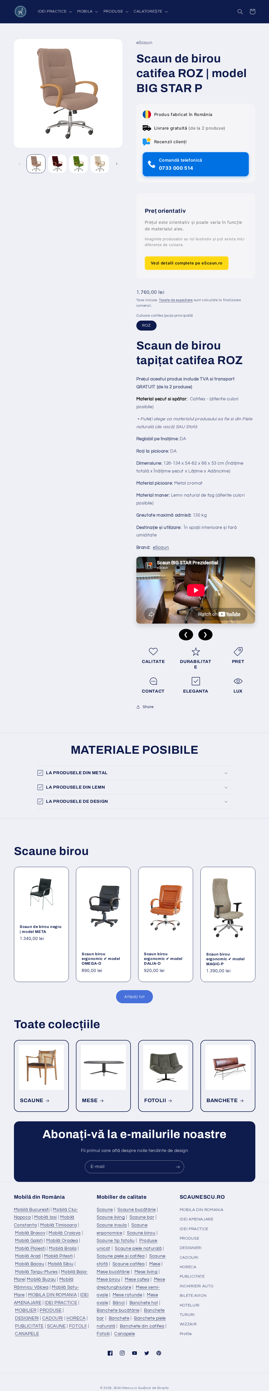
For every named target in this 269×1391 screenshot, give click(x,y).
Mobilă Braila (62, 1248)
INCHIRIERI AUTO (196, 1286)
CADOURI (52, 1318)
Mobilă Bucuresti (32, 1209)
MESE (90, 1100)
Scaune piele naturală (138, 1248)
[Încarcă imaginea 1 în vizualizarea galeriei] (36, 164)
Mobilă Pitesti (58, 1256)
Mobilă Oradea (62, 1240)
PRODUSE (50, 1310)
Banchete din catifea (142, 1326)
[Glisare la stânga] (19, 163)
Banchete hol (144, 1302)
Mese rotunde (127, 1295)
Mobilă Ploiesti (30, 1248)
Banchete (119, 1318)
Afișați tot (134, 997)
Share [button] (148, 707)
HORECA (76, 1318)
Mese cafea (137, 1279)
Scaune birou (141, 1233)
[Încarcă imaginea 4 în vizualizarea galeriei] (99, 164)
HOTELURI (190, 1305)
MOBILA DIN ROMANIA (52, 1295)
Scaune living (111, 1217)
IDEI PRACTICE (61, 1302)
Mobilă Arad (28, 1256)
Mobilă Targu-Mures (36, 1272)
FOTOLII (155, 1100)
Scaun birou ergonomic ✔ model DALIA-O (163, 959)
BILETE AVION (193, 1296)
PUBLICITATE (29, 1326)
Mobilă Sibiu (61, 1264)
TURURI (187, 1315)
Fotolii (103, 1333)
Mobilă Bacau (29, 1264)
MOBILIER (25, 1310)
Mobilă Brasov (30, 1233)
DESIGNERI (27, 1318)
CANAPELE (27, 1333)
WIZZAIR (188, 1324)
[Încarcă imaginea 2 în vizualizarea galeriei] (57, 164)
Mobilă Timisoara (58, 1225)
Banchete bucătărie (118, 1310)
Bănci (119, 1302)
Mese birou (108, 1279)
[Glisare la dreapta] (116, 163)
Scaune (105, 1209)
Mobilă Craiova (65, 1233)
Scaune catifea (128, 1264)
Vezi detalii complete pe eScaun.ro (187, 263)
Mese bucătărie (113, 1272)
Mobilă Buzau (41, 1279)
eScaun (161, 547)
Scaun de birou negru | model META (40, 929)
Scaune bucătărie (136, 1209)
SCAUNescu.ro (125, 1388)
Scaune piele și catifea (121, 1256)
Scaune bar (142, 1217)
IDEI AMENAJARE (197, 1219)
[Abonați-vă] (178, 1166)
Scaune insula (112, 1225)
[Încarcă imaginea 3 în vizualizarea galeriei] (78, 164)
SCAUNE (32, 1100)
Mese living (146, 1272)
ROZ (146, 325)
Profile (186, 1334)
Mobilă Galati (29, 1240)
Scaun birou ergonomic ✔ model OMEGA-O (101, 959)
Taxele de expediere (176, 300)
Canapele (124, 1333)
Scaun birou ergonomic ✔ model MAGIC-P (225, 959)
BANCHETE (222, 1100)
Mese (155, 1264)
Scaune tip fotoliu (115, 1240)
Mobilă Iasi (45, 1217)
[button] (54, 11)
